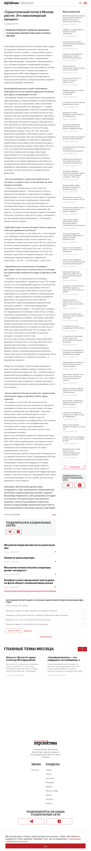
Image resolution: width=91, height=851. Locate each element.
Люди (54, 514)
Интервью (50, 782)
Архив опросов (45, 636)
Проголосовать (14, 630)
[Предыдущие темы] (80, 649)
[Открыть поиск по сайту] (80, 3)
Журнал (49, 794)
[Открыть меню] (85, 3)
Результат (28, 630)
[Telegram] (68, 485)
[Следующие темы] (84, 649)
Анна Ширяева (14, 514)
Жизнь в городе (52, 790)
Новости (49, 769)
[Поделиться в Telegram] (9, 531)
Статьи (48, 774)
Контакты (35, 769)
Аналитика (50, 778)
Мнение (49, 786)
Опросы (49, 803)
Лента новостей (71, 12)
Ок (45, 846)
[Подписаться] (18, 531)
